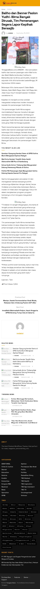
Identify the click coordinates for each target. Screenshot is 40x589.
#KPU (20, 519)
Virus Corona (7, 547)
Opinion (24, 464)
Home (3, 9)
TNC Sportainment (28, 487)
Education (5, 472)
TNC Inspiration (26, 484)
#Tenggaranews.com (22, 540)
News (3, 490)
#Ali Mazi (5, 505)
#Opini (21, 522)
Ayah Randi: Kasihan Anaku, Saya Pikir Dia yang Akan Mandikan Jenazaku (23, 412)
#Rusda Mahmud (19, 533)
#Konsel (30, 515)
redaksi (10, 33)
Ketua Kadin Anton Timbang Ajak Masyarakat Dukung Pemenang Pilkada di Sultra (24, 372)
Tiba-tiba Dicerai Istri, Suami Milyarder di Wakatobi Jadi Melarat (24, 422)
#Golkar (29, 508)
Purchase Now (6, 577)
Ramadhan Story (27, 475)
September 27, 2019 (17, 405)
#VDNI (4, 544)
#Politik (17, 529)
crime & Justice (7, 467)
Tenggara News (11, 583)
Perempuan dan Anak (29, 467)
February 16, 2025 (25, 366)
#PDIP (4, 526)
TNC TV (23, 490)
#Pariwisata (29, 522)
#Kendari (34, 512)
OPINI (3, 495)
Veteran (24, 495)
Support (4, 580)
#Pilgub (28, 526)
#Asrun (13, 505)
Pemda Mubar (31, 544)
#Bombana (31, 505)
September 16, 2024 (22, 33)
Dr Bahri (21, 544)
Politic (23, 469)
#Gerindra (21, 508)
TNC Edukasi (25, 478)
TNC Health (25, 481)
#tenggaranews (8, 540)
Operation (5, 492)
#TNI (33, 540)
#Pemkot (12, 526)
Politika (9, 9)
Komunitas (5, 481)
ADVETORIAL (6, 464)
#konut (5, 519)
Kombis (4, 478)
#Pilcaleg (20, 526)
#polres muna (7, 533)
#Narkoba (13, 522)
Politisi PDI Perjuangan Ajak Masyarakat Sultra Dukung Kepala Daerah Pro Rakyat (25, 383)
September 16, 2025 (26, 355)
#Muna (5, 522)
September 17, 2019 (17, 425)
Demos (26, 577)
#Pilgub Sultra (7, 529)
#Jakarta (13, 512)
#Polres (24, 529)
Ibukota (4, 475)
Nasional (5, 487)
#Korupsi (13, 519)
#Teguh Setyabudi (25, 536)
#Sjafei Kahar (32, 533)
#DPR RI (12, 508)
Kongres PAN (6, 484)
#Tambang (13, 536)
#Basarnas (21, 505)
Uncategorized (26, 492)
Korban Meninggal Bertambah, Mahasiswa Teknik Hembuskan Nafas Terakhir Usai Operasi (24, 401)
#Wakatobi (12, 544)
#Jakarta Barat (23, 512)
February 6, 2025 (25, 377)
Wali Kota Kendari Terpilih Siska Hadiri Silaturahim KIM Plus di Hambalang (24, 361)
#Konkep (22, 515)
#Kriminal (28, 519)
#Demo (5, 508)
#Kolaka (5, 515)
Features (17, 577)
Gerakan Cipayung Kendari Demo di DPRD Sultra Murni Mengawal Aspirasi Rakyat (25, 351)
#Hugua (5, 512)
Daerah (4, 469)
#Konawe (13, 515)
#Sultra (5, 536)
